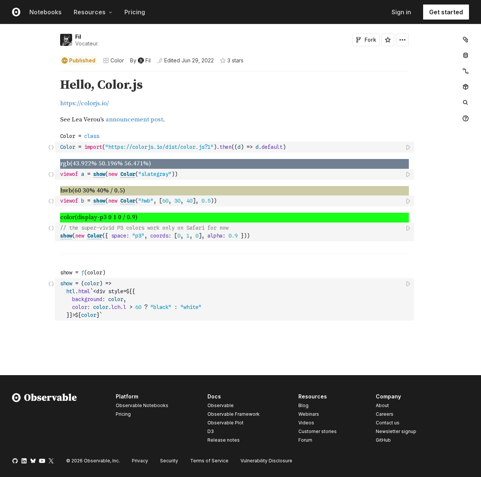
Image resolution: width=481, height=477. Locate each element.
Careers (384, 414)
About (382, 405)
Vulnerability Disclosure (266, 460)
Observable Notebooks (142, 405)
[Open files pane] (465, 39)
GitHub (383, 440)
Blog (303, 405)
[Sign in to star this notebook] (387, 39)
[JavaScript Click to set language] (51, 147)
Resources (90, 12)
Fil (78, 36)
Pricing (134, 12)
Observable (220, 405)
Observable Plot (225, 423)
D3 (210, 431)
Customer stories (317, 431)
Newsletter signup (396, 431)
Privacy (140, 460)
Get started (446, 12)
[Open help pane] (465, 118)
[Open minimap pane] (465, 71)
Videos (306, 423)
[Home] (44, 419)
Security (169, 460)
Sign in (401, 12)
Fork (370, 39)
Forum (305, 440)
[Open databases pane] (465, 55)
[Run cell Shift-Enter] (408, 147)
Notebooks (45, 12)
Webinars (308, 414)
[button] (51, 74)
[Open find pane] (465, 102)
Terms (209, 460)
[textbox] (235, 147)
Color (117, 60)
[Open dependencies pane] (465, 86)
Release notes (223, 440)
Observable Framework (233, 414)
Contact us (387, 423)
